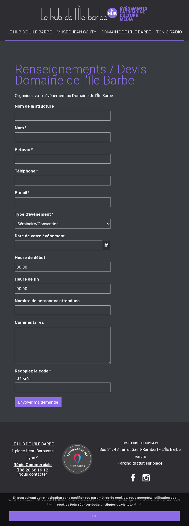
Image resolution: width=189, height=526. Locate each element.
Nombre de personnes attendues (47, 300)
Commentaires (29, 322)
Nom (20, 127)
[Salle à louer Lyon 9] (77, 458)
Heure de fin (27, 279)
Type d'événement (34, 214)
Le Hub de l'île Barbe (29, 31)
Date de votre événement (40, 235)
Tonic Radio (169, 31)
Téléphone (26, 171)
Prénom (24, 149)
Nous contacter (32, 474)
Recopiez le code (33, 371)
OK (94, 516)
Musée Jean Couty (76, 31)
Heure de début (30, 257)
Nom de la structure (34, 106)
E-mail (22, 192)
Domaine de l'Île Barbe (126, 31)
